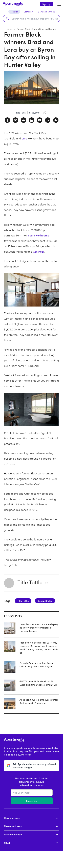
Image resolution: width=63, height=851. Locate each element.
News (9, 28)
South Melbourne (38, 235)
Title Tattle (30, 582)
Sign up (46, 4)
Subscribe (31, 800)
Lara (24, 138)
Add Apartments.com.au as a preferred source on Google (34, 765)
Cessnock (38, 251)
